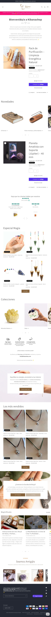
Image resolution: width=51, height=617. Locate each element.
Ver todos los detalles (41, 92)
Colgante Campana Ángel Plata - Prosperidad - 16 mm (36, 433)
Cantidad (30, 73)
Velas (26, 328)
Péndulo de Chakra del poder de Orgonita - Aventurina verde (36, 256)
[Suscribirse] (25, 595)
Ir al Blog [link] (33, 494)
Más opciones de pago (38, 87)
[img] (25, 198)
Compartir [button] (32, 92)
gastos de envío (41, 69)
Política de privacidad (26, 612)
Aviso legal (46, 613)
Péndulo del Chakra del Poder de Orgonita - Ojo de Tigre (36, 285)
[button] (2, 6)
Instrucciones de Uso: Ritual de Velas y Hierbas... (12, 533)
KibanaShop (11, 612)
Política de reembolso (35, 612)
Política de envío (30, 613)
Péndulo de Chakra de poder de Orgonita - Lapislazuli (13, 284)
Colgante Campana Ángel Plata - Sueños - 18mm (12, 461)
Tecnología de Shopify (17, 612)
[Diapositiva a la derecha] (28, 135)
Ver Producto (18, 494)
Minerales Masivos (6, 328)
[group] (9, 575)
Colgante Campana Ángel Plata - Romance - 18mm (36, 461)
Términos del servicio (44, 612)
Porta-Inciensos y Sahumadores (33, 130)
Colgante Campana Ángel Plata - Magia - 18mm (12, 433)
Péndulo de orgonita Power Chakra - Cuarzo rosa (12, 255)
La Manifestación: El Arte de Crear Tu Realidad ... (35, 533)
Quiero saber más (25, 389)
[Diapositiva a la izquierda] (22, 135)
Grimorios (3, 130)
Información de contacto (38, 613)
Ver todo (25, 291)
